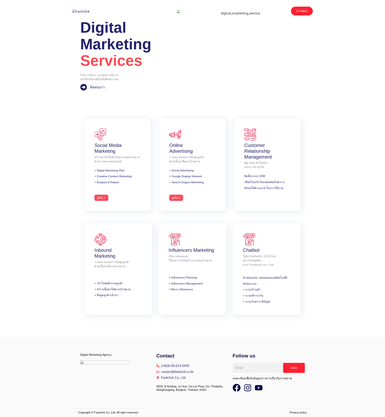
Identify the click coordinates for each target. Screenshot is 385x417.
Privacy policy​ (298, 412)
